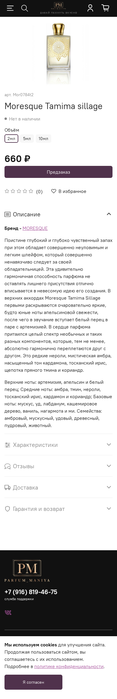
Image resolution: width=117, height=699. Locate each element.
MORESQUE (35, 228)
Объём (11, 130)
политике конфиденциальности (69, 666)
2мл (11, 138)
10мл (43, 138)
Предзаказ (58, 172)
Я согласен (33, 682)
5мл (27, 138)
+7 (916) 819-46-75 (30, 592)
